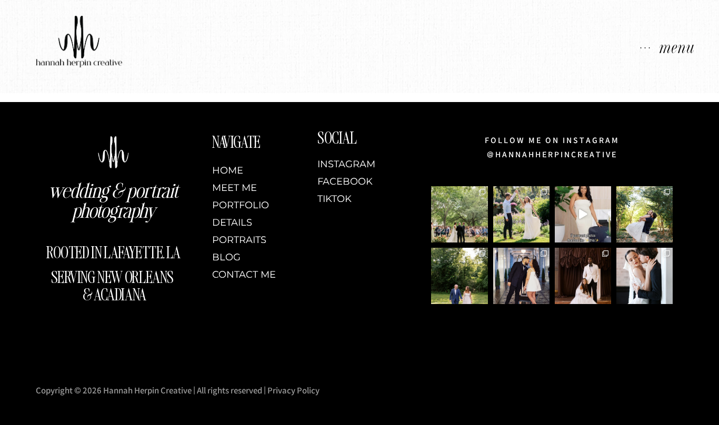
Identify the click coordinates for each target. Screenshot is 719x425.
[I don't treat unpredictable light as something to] (521, 214)
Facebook (345, 181)
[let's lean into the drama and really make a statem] (583, 276)
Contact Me (244, 274)
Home (227, 170)
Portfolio (240, 205)
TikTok (334, 199)
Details (232, 222)
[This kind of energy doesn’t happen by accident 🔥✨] (583, 214)
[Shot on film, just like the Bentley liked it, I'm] (521, 276)
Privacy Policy (293, 390)
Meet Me (234, 188)
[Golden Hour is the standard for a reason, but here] (459, 276)
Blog (226, 257)
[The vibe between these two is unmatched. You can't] (644, 276)
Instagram (346, 164)
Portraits (239, 240)
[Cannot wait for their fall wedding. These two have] (644, 214)
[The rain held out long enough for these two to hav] (459, 214)
